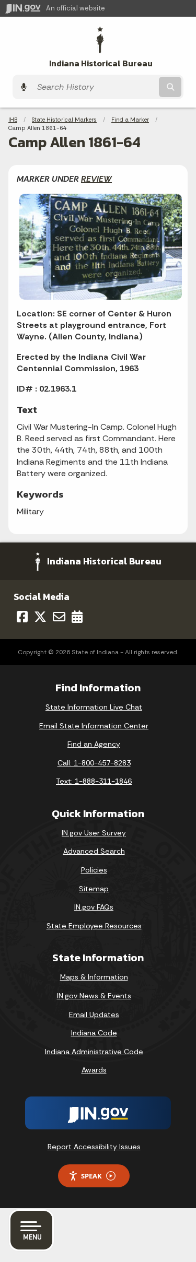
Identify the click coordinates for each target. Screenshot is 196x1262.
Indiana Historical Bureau (101, 63)
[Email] (59, 616)
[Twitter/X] (40, 616)
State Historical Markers (64, 119)
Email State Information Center (93, 725)
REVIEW (96, 178)
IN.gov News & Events (94, 995)
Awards (94, 1070)
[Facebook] (22, 616)
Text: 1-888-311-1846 (94, 781)
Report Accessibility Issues (94, 1146)
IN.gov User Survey (94, 833)
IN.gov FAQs (93, 907)
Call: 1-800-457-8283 (94, 763)
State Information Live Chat (93, 707)
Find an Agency (93, 744)
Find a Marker (130, 119)
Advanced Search (94, 851)
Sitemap (94, 888)
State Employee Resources (94, 925)
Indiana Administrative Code (94, 1051)
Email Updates (94, 1014)
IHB (12, 119)
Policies (94, 870)
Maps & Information (94, 977)
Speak (91, 1176)
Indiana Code (94, 1032)
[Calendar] (77, 616)
